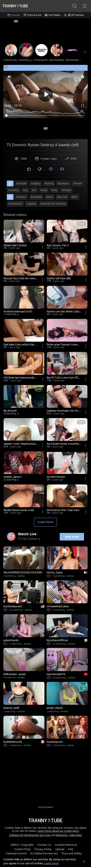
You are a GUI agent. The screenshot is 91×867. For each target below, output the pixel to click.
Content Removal (66, 845)
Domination (15, 203)
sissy (54, 190)
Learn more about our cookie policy (58, 831)
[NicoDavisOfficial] (67, 630)
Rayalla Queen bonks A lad (19, 510)
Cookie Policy (22, 849)
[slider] (45, 115)
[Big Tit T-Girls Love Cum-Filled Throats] (67, 367)
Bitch (74, 197)
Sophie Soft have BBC (59, 278)
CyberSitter (75, 835)
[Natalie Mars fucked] (24, 235)
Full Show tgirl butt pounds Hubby (20, 377)
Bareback (36, 197)
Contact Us (44, 845)
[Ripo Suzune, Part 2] (67, 235)
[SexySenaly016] (67, 664)
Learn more (51, 863)
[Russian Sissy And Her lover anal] (24, 268)
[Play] (45, 94)
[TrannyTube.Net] (15, 5)
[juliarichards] (23, 630)
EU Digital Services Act (44, 853)
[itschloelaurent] (23, 596)
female (77, 183)
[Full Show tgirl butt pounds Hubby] (24, 367)
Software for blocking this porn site (30, 835)
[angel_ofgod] (67, 698)
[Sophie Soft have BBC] (67, 268)
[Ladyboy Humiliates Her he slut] (67, 400)
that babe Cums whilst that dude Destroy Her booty (21, 344)
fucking (49, 183)
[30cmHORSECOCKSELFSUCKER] (23, 562)
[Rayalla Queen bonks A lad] (24, 499)
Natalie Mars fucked (15, 245)
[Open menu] (84, 6)
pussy (43, 190)
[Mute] (9, 76)
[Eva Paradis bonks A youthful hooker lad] (67, 433)
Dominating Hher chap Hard (63, 510)
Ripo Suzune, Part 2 (58, 245)
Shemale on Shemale (53, 203)
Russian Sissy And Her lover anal (20, 278)
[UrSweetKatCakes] (67, 596)
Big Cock (62, 197)
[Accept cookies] (84, 861)
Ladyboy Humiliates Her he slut (64, 410)
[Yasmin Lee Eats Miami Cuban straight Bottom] (67, 301)
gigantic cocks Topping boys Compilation (21, 444)
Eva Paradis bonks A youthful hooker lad (63, 444)
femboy (66, 190)
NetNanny (62, 835)
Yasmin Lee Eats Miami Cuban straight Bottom (64, 311)
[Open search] (74, 6)
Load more (45, 522)
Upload (59, 849)
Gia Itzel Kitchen (56, 477)
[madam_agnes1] (24, 466)
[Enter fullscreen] (82, 105)
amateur (13, 190)
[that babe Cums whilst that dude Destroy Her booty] (24, 334)
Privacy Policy (43, 849)
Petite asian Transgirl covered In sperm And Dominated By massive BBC (64, 344)
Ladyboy (31, 203)
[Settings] (82, 76)
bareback (63, 183)
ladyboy (35, 183)
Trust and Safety (71, 853)
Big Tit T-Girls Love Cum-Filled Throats (64, 377)
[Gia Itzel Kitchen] (67, 466)
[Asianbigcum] (67, 732)
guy (25, 190)
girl (34, 190)
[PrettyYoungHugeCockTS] (24, 301)
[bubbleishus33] (23, 732)
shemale (21, 183)
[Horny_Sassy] (67, 562)
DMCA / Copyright (22, 845)
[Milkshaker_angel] (23, 664)
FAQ (70, 849)
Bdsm (49, 197)
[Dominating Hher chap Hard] (67, 499)
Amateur (21, 197)
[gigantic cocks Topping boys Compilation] (24, 433)
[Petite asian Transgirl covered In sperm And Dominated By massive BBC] (67, 334)
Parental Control (16, 853)
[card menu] (42, 246)
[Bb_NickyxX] (24, 400)
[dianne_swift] (23, 698)
